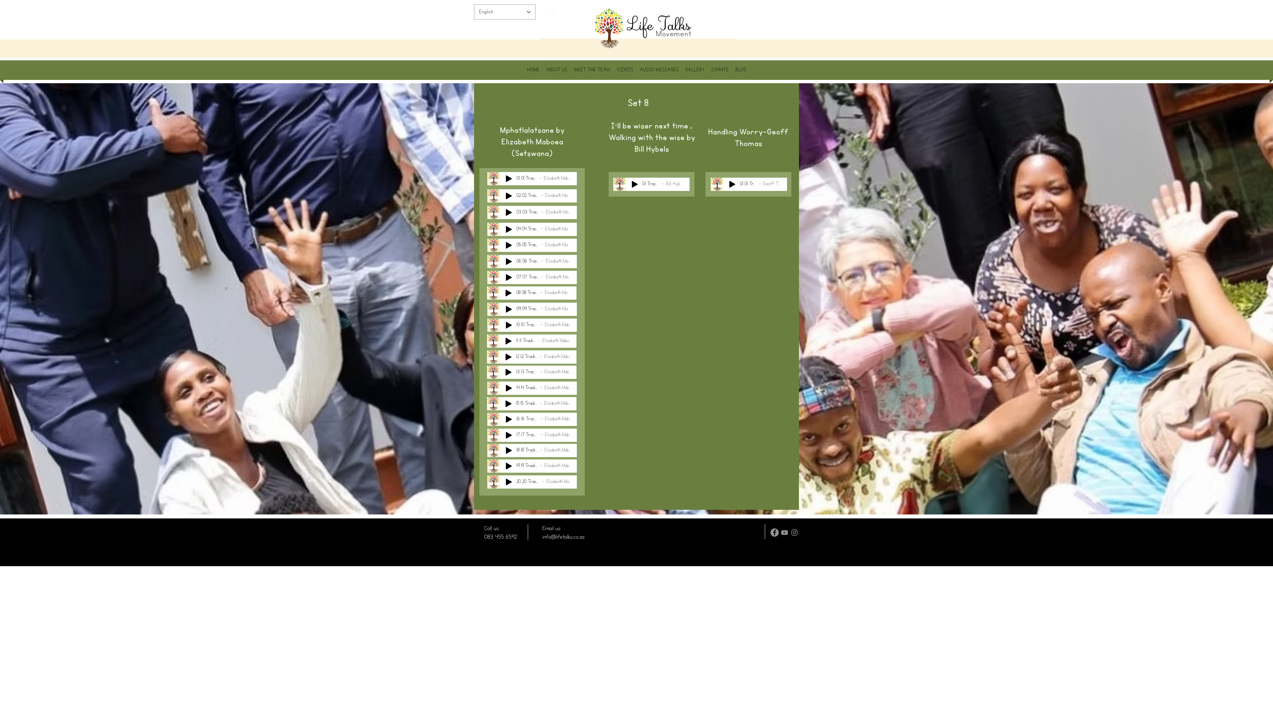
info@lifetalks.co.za (563, 536)
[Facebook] (774, 532)
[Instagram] (794, 532)
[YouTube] (784, 532)
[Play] (509, 178)
